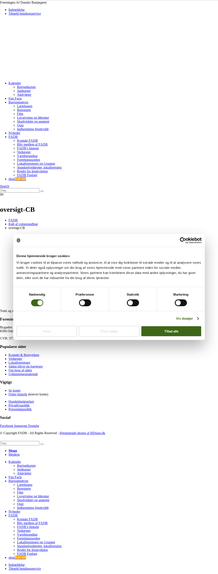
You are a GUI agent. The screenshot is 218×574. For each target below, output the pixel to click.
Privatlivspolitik (19, 405)
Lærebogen (24, 106)
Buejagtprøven (18, 102)
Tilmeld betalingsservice (25, 13)
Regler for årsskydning (32, 171)
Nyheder (14, 133)
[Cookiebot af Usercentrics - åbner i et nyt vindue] (183, 240)
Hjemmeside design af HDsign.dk (82, 433)
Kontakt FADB (27, 140)
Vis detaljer (184, 318)
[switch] (85, 302)
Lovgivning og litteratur (33, 117)
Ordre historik (18, 394)
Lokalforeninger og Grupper (36, 163)
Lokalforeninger (19, 362)
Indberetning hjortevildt (33, 129)
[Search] (42, 191)
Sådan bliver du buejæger (26, 366)
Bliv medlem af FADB (32, 144)
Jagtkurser (24, 91)
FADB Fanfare (27, 175)
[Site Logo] (29, 76)
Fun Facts (15, 98)
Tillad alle (171, 331)
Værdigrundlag (27, 156)
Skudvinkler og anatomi (33, 121)
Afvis (47, 331)
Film (20, 114)
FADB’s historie (28, 148)
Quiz (20, 125)
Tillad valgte (109, 331)
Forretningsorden (28, 160)
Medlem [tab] (14, 454)
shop (17, 179)
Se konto (14, 390)
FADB (13, 137)
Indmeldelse (17, 9)
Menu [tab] (13, 450)
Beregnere (24, 110)
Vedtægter (24, 152)
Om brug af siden (20, 370)
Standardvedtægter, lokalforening (39, 167)
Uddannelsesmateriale (23, 374)
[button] (4, 186)
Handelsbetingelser (21, 401)
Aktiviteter (24, 94)
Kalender (15, 83)
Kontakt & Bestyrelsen (24, 355)
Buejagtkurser (26, 87)
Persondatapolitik (20, 409)
